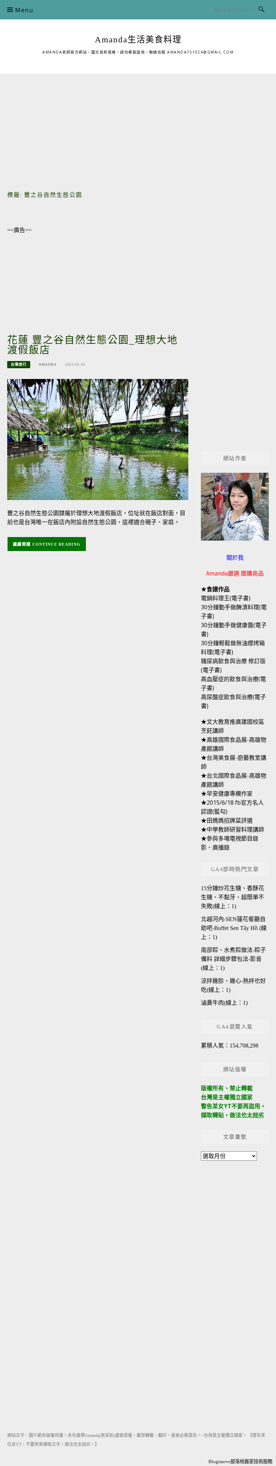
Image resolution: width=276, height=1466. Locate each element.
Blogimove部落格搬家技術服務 (240, 1461)
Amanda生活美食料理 (138, 39)
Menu (24, 10)
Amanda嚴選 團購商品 (235, 573)
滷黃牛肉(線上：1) (224, 1003)
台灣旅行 (19, 364)
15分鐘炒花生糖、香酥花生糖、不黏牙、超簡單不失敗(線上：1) (232, 897)
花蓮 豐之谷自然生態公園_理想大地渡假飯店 (92, 345)
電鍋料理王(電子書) (225, 598)
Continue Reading (56, 544)
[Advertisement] (138, 124)
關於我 (235, 557)
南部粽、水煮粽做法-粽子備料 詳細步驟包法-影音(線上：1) (233, 959)
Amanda (47, 364)
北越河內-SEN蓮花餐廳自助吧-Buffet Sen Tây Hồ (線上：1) (234, 928)
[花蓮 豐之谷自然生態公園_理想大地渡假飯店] (97, 439)
